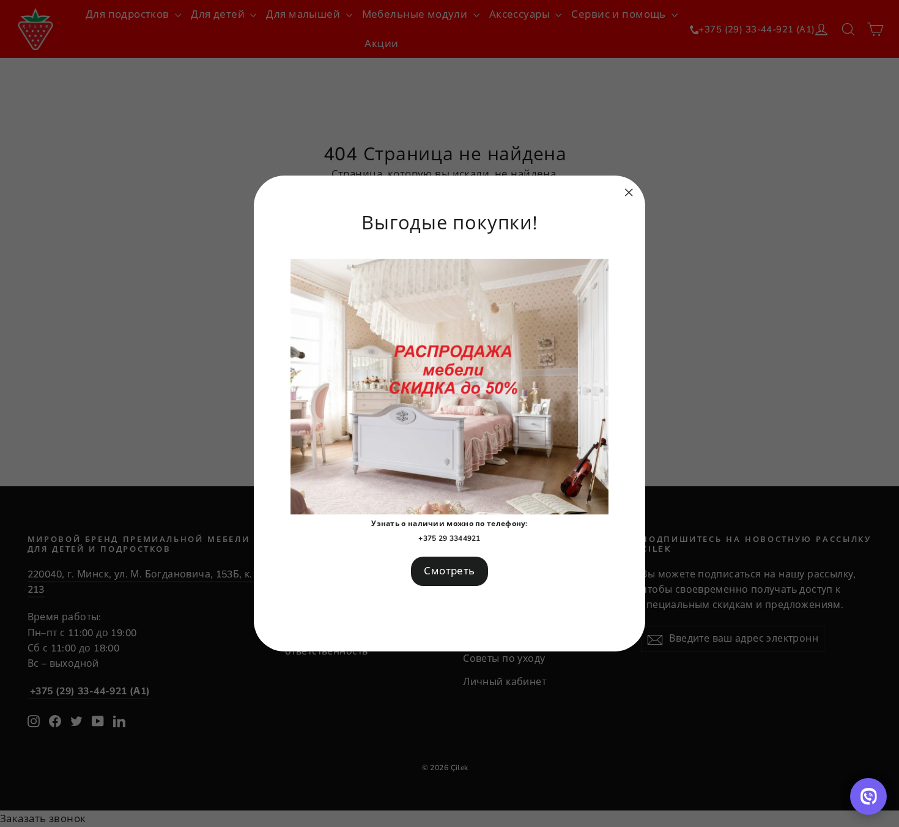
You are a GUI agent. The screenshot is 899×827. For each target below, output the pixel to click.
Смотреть (449, 571)
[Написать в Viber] (868, 796)
